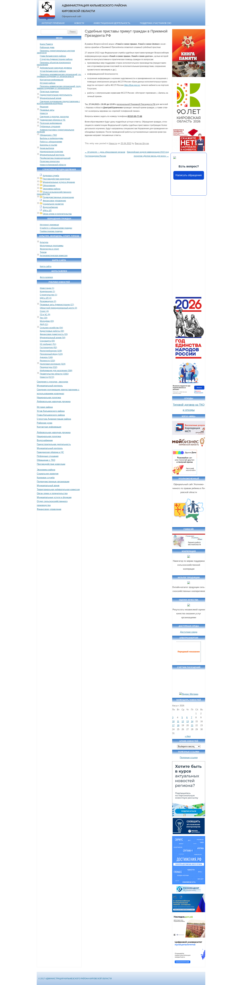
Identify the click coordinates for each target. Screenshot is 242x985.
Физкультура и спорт (49, 249)
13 (187, 721)
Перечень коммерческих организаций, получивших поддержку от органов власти (59, 87)
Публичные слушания (50, 126)
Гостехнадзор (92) (48, 347)
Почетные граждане (49, 91)
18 (178, 725)
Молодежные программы (51, 246)
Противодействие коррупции (56, 179)
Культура (44, 242)
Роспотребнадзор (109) (51, 351)
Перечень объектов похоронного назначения (54, 63)
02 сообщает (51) (48, 344)
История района (47, 83)
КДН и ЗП (47, 210)
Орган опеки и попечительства (57, 214)
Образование (49, 185)
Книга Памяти (46, 44)
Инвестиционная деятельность (112, 23)
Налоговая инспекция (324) (53, 364)
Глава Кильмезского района (53, 56)
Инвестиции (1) (47, 288)
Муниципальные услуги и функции (59, 182)
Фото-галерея (46, 277)
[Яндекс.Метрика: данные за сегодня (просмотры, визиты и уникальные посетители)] (188, 694)
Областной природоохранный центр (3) (58, 308)
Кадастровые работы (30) (52, 331)
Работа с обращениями (51, 142)
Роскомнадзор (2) (48, 301)
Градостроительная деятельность (56, 95)
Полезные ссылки (189, 757)
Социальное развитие (53, 204)
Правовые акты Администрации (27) (57, 305)
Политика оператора (50, 161)
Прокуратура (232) (48, 367)
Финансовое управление (54, 201)
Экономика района (51, 189)
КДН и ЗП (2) (46, 298)
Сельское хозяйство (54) (51, 328)
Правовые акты (47, 110)
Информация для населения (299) (56, 370)
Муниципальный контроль (52, 155)
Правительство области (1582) (54, 374)
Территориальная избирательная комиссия (58, 489)
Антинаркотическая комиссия (53, 255)
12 (183, 721)
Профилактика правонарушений (55, 158)
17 (173, 725)
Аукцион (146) (46, 357)
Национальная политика (51, 151)
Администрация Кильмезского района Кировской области (94, 8)
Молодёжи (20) (47, 321)
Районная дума (47, 47)
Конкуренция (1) (47, 291)
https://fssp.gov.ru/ (132, 85)
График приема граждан (51, 231)
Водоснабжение (50, 207)
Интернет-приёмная (53, 23)
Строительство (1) (48, 295)
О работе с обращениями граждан (56, 228)
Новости (79, 23)
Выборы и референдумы (51, 138)
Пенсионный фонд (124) (51, 354)
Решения (44, 107)
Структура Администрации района (56, 59)
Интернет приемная (49, 225)
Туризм (43, 252)
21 (192, 725)
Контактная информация (51, 80)
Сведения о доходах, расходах (54, 117)
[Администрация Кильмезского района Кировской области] (46, 20)
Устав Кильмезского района (53, 71)
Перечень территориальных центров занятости (56, 52)
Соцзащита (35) (47, 341)
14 (192, 721)
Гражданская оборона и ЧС (53, 120)
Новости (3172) (47, 377)
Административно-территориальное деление (55, 131)
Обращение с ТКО (48, 135)
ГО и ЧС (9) (45, 314)
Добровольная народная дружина (56, 68)
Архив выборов (47, 148)
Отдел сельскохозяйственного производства (54, 193)
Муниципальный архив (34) (52, 337)
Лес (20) (43, 318)
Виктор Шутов (142, 143)
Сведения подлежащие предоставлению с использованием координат (58, 102)
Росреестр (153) (47, 361)
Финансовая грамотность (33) (54, 334)
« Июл (188, 736)
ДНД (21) (44, 324)
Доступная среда (188, 632)
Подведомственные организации (58, 197)
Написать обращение (188, 175)
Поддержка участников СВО (155, 23)
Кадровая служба (51, 175)
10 (173, 721)
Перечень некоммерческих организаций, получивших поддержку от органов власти (59, 75)
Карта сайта (45, 266)
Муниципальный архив (50, 98)
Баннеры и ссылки (48, 145)
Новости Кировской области (53, 165)
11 (178, 721)
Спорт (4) (44, 311)
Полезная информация (51, 123)
